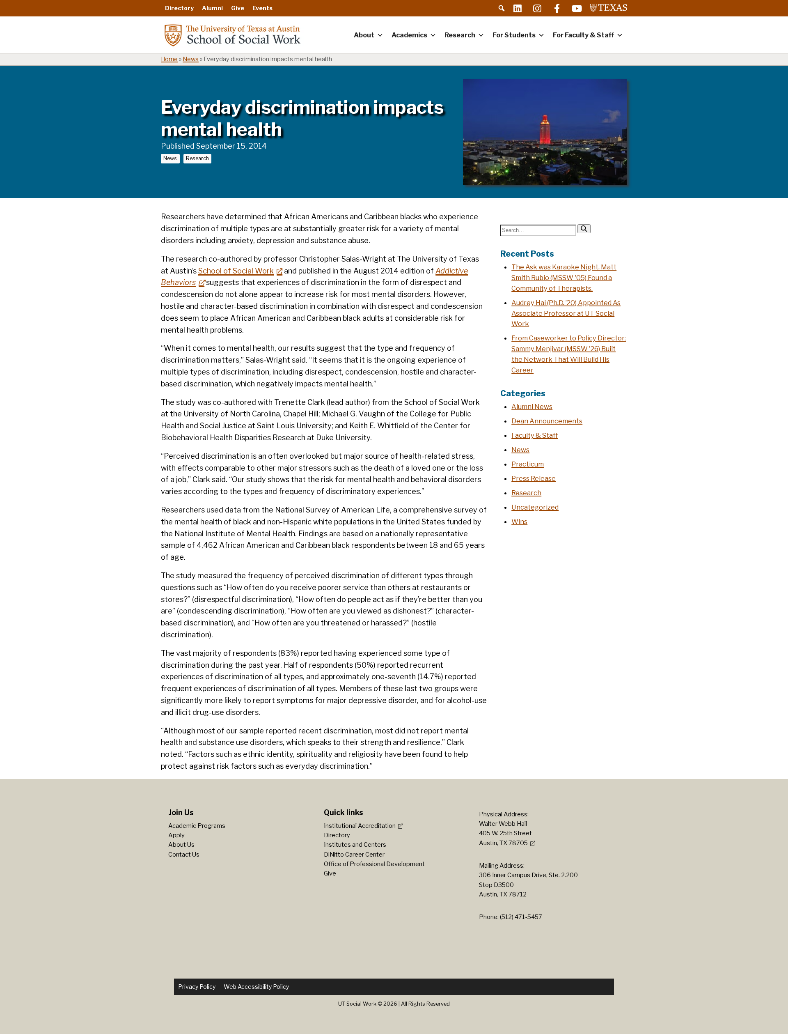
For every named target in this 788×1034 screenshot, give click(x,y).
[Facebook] (557, 8)
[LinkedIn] (517, 8)
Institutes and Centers (355, 844)
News (191, 59)
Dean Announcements (546, 421)
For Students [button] (514, 35)
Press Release (533, 478)
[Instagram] (537, 8)
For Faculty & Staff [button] (583, 35)
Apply (176, 835)
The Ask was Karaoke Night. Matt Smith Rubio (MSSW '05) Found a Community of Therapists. (563, 277)
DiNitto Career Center (354, 854)
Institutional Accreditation (360, 825)
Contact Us (183, 854)
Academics (409, 35)
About (364, 35)
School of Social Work (236, 271)
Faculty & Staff (534, 435)
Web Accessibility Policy (256, 986)
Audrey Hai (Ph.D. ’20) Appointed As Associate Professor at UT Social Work (566, 313)
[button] (501, 8)
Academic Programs (196, 825)
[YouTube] (576, 8)
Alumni (212, 8)
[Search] (584, 228)
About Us (181, 844)
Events (262, 8)
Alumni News (531, 406)
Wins (519, 521)
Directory (179, 8)
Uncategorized (535, 507)
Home (169, 59)
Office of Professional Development (374, 864)
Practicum (527, 464)
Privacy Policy (196, 986)
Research (459, 35)
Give (237, 8)
